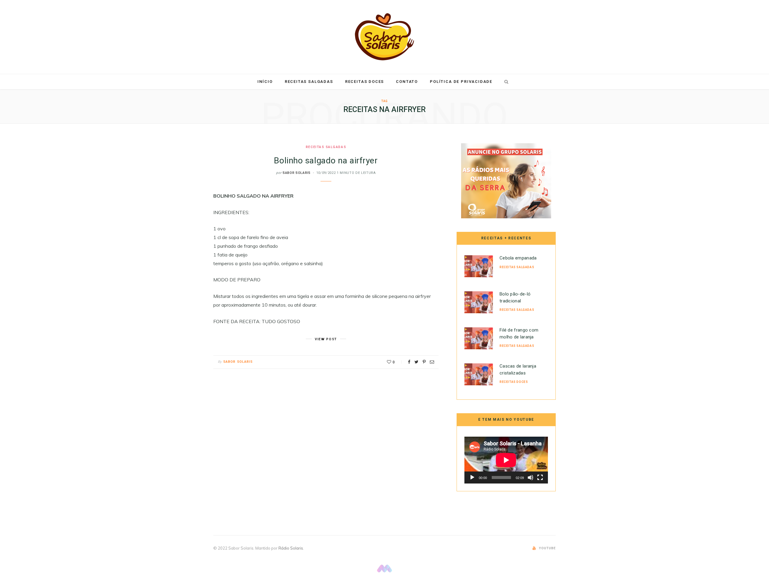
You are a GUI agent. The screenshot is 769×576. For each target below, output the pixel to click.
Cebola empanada (518, 258)
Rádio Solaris (290, 548)
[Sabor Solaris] (384, 36)
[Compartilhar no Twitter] (416, 362)
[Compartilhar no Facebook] (409, 362)
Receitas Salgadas (309, 81)
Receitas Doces (364, 81)
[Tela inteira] (540, 477)
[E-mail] (432, 362)
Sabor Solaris (297, 173)
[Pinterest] (424, 362)
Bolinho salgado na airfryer (326, 160)
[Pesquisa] (505, 81)
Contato (407, 81)
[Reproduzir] (472, 477)
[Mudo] (530, 477)
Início (265, 81)
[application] (506, 460)
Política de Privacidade (461, 81)
